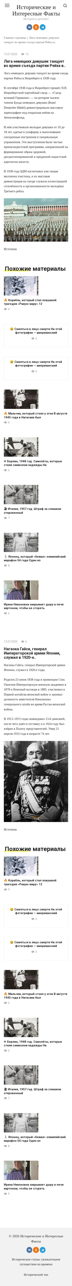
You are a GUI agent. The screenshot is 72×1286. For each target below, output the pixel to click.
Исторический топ (36, 1275)
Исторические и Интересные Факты (36, 10)
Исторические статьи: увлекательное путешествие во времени (36, 1262)
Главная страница (15, 37)
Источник (10, 249)
